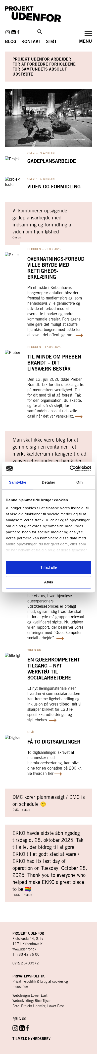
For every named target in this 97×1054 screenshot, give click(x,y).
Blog (10, 41)
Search (39, 31)
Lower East (39, 995)
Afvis (48, 582)
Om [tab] (79, 482)
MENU (85, 41)
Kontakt (31, 41)
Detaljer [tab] (48, 482)
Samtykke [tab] (17, 482)
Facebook (18, 32)
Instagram (7, 32)
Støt (51, 41)
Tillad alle (48, 567)
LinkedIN (13, 32)
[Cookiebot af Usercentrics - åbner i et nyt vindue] (69, 468)
